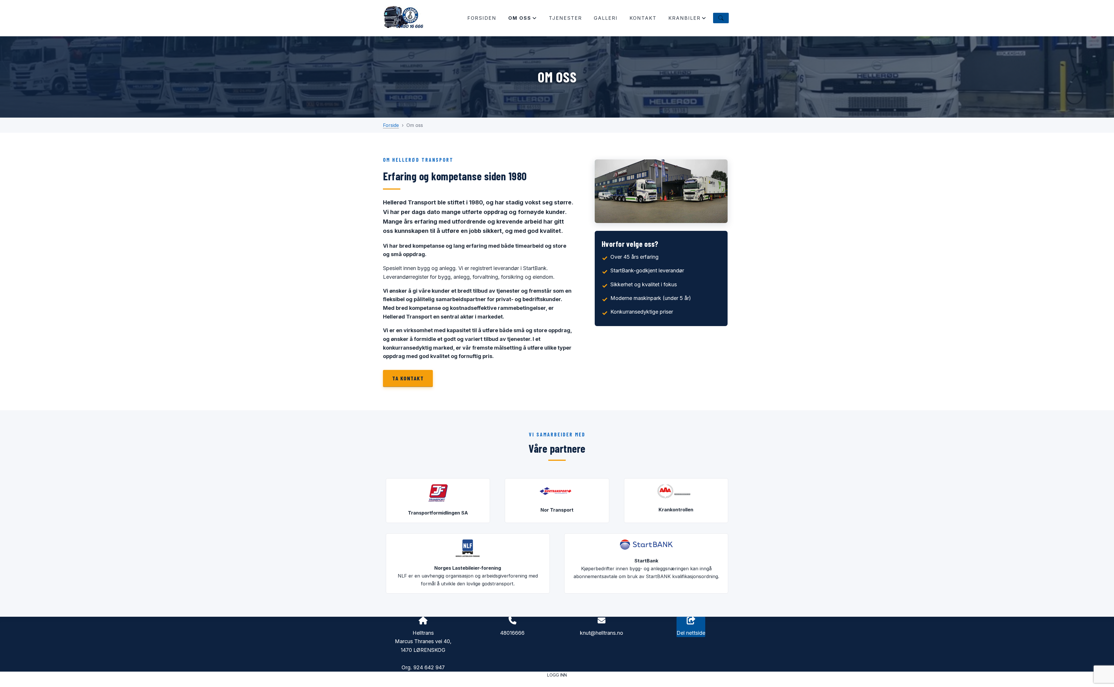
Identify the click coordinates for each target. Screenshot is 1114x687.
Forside (391, 125)
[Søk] (721, 18)
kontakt (643, 18)
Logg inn (557, 674)
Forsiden (481, 18)
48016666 (512, 633)
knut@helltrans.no (601, 633)
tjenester (565, 18)
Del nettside (691, 633)
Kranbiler (687, 19)
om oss (522, 19)
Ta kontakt (408, 378)
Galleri (606, 18)
